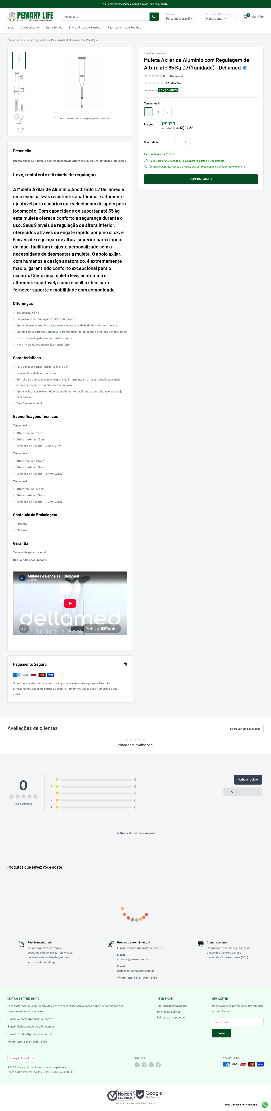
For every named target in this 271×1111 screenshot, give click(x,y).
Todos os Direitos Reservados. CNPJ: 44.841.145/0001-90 (40, 1071)
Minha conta (214, 18)
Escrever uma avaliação (245, 728)
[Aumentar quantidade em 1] (186, 142)
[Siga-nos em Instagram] (144, 1064)
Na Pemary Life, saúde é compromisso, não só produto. (135, 4)
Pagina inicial (14, 40)
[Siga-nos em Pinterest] (151, 1064)
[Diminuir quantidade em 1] (166, 142)
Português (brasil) (19, 1058)
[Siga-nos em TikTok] (158, 1064)
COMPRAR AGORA (201, 178)
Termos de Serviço (169, 1011)
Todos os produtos (37, 40)
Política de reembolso (171, 1017)
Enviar (222, 1033)
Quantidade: (152, 142)
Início (10, 27)
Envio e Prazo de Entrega (85, 27)
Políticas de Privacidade (172, 1005)
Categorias (28, 27)
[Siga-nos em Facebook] (137, 1064)
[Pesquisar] (154, 17)
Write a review (248, 779)
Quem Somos (54, 27)
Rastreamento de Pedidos (124, 27)
